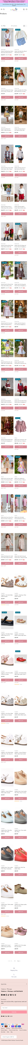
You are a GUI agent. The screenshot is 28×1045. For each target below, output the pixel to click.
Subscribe (14, 1012)
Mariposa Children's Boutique (9, 1040)
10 (14, 961)
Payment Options (4, 1030)
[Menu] (1, 9)
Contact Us (8, 1028)
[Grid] (24, 26)
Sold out (20, 759)
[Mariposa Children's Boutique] (14, 9)
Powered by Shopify (19, 1040)
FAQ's (8, 1032)
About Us (2, 1028)
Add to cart (7, 58)
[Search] (4, 9)
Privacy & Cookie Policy (13, 1030)
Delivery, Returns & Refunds (17, 1028)
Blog (11, 1032)
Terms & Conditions (23, 1030)
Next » (18, 961)
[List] (26, 26)
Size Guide (3, 1032)
